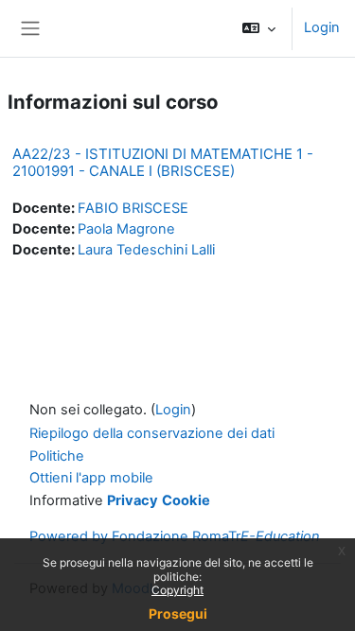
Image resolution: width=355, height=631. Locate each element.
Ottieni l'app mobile (91, 477)
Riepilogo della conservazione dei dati (152, 433)
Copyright (177, 590)
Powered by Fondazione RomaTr (174, 536)
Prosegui (178, 613)
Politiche (56, 455)
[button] (259, 28)
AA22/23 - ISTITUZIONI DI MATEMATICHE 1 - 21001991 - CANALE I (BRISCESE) (162, 162)
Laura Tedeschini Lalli (146, 249)
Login (322, 27)
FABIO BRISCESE (133, 208)
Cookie (186, 500)
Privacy (132, 500)
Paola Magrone (126, 228)
